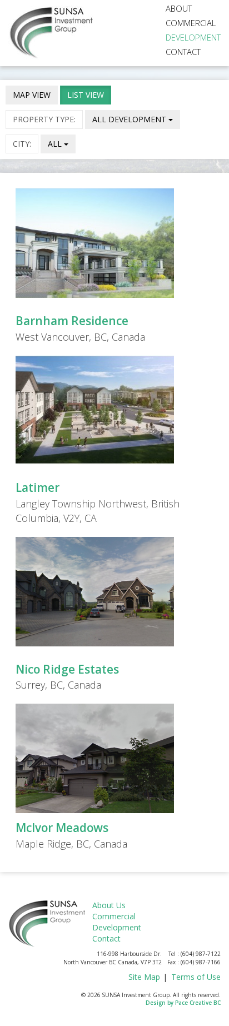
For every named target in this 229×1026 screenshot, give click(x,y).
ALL (56, 143)
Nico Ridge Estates (67, 669)
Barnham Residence (72, 320)
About (179, 8)
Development (193, 37)
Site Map (144, 977)
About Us (109, 905)
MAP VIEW (32, 94)
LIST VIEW (85, 94)
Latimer (37, 487)
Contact (183, 51)
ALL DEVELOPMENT (130, 119)
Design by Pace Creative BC (183, 1003)
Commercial (191, 22)
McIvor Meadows (62, 827)
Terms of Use (196, 977)
